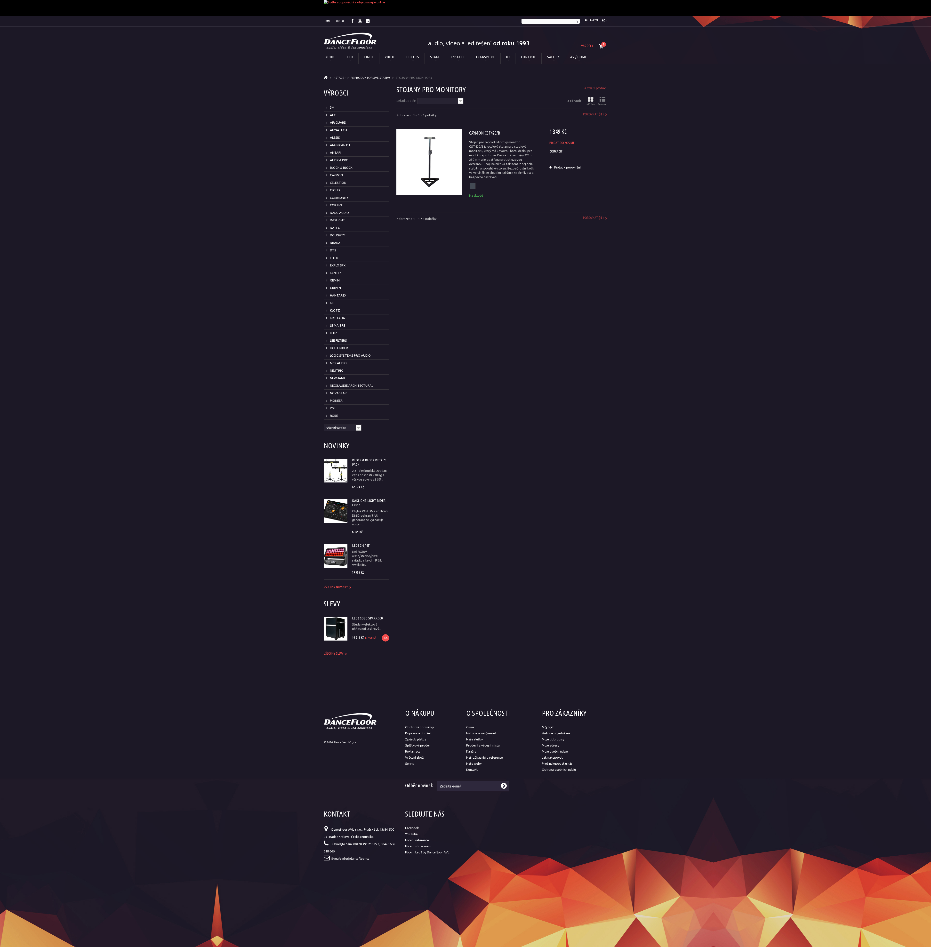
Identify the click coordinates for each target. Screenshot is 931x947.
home (327, 21)
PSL (332, 408)
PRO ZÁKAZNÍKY (564, 713)
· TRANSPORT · (485, 57)
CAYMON (336, 175)
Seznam (602, 104)
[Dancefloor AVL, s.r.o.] (350, 40)
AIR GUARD (337, 122)
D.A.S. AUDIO (339, 212)
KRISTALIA (337, 318)
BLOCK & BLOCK (341, 167)
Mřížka (590, 104)
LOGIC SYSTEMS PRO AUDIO (350, 355)
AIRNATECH (338, 130)
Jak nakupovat (552, 757)
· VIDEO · (389, 57)
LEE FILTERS (338, 340)
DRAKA (334, 242)
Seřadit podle (406, 100)
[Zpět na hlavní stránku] (325, 78)
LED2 (333, 333)
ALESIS (334, 137)
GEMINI (334, 280)
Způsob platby (415, 739)
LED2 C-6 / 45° (361, 545)
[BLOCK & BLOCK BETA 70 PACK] (335, 470)
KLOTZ (334, 310)
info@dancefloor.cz (355, 858)
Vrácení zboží (414, 757)
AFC (332, 115)
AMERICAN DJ (339, 145)
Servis (409, 763)
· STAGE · (435, 57)
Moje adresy (550, 745)
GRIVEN (335, 287)
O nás (470, 727)
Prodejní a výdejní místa (483, 745)
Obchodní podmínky (419, 727)
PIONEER (336, 400)
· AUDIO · (330, 57)
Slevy (332, 604)
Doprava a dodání (418, 733)
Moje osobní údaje (555, 751)
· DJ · (508, 57)
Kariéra (471, 751)
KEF (332, 303)
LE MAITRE (337, 325)
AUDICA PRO (338, 160)
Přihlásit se (591, 20)
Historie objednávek (556, 733)
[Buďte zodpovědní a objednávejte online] (465, 8)
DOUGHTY (337, 235)
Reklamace (412, 751)
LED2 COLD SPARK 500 (367, 618)
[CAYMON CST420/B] (429, 161)
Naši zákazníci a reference (484, 757)
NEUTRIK (336, 370)
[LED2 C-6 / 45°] (335, 556)
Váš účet (587, 46)
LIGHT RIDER (338, 348)
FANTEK (335, 272)
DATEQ (334, 227)
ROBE (333, 415)
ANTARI (335, 152)
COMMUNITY (339, 197)
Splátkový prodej (417, 745)
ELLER (333, 257)
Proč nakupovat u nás (557, 763)
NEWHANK (337, 378)
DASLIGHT (337, 220)
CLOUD (334, 190)
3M (331, 107)
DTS (332, 250)
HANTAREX (337, 295)
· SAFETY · (553, 57)
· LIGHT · (369, 57)
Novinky (336, 445)
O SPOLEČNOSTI (488, 713)
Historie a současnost (481, 733)
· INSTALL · (457, 57)
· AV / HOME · (579, 57)
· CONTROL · (528, 57)
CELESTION (337, 182)
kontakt (341, 21)
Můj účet (548, 727)
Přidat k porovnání (567, 167)
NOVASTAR (338, 393)
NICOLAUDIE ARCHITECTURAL (351, 385)
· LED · (350, 57)
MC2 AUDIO (338, 363)
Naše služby (474, 739)
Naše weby (474, 763)
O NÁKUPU (419, 713)
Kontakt (472, 769)
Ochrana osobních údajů (559, 769)
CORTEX (335, 205)
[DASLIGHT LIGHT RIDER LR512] (335, 511)
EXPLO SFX (337, 265)
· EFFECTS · (412, 57)
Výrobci (336, 93)
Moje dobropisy (553, 739)
